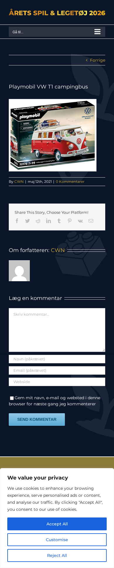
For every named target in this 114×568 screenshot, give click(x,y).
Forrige (97, 60)
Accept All (57, 524)
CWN (19, 181)
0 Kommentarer (70, 181)
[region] (57, 518)
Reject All (57, 555)
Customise (57, 539)
